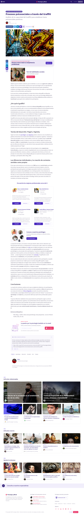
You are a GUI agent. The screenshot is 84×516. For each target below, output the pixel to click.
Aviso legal (34, 512)
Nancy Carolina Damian (22, 189)
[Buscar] (71, 1)
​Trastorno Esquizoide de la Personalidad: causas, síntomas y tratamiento (58, 397)
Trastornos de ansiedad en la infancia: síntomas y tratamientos (51, 417)
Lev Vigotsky (30, 135)
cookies (42, 512)
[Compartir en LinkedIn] (7, 66)
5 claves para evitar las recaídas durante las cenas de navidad (12, 476)
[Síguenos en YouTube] (66, 509)
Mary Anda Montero (44, 189)
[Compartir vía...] (7, 71)
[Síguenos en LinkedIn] (61, 509)
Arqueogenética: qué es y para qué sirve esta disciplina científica (51, 476)
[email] (20, 26)
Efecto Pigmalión (28, 291)
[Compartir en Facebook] (7, 61)
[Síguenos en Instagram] (63, 509)
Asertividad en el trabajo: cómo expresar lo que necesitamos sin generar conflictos (12, 447)
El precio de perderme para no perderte (50, 446)
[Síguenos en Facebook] (56, 509)
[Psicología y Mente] (41, 1)
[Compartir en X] (7, 63)
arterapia (36, 255)
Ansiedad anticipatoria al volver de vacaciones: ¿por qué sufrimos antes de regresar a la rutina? (32, 447)
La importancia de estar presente (71, 446)
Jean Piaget (23, 135)
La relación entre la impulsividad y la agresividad (32, 417)
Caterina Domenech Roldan (23, 209)
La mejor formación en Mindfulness (71, 417)
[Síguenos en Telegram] (68, 509)
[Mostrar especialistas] (3, 485)
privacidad (38, 512)
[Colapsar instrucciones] (51, 337)
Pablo (10, 22)
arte (29, 247)
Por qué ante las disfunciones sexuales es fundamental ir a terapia (11, 418)
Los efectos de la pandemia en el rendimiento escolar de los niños (22, 397)
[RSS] (71, 509)
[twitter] (14, 26)
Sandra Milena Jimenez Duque (46, 209)
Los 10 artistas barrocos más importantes (30, 476)
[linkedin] (17, 26)
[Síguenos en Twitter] (58, 509)
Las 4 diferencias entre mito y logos (70, 476)
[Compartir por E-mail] (7, 68)
